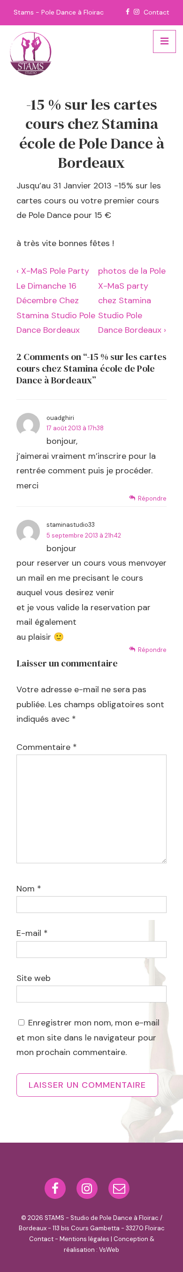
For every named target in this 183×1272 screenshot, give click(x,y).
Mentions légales (84, 1239)
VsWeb (109, 1250)
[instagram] (88, 1192)
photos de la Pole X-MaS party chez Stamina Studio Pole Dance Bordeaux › (132, 300)
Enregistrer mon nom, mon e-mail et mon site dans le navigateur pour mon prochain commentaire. (88, 1037)
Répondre (152, 498)
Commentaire (46, 747)
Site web (33, 978)
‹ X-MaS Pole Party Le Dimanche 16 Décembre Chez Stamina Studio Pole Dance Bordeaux (55, 300)
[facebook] (57, 1192)
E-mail (28, 933)
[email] (120, 1192)
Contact (156, 12)
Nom (25, 888)
